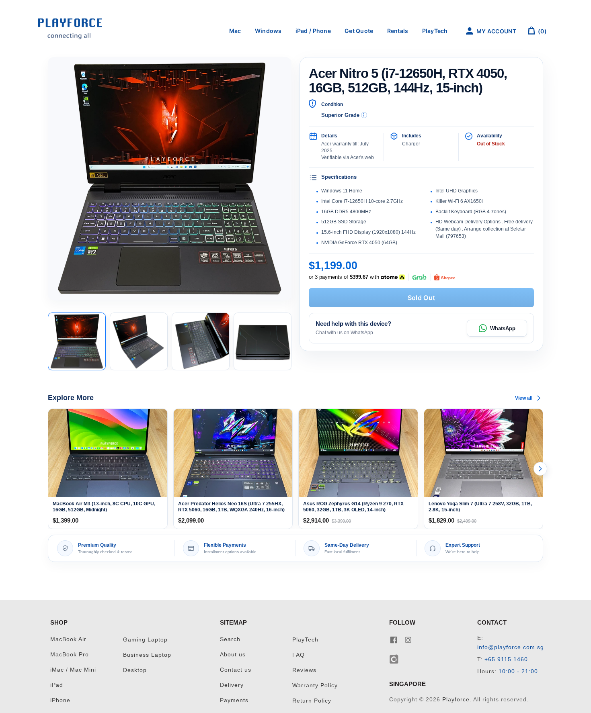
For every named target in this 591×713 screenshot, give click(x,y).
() (542, 31)
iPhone (60, 700)
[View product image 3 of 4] (201, 341)
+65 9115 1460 (506, 659)
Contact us (235, 670)
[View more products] (540, 469)
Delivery (232, 685)
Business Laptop (147, 655)
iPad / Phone (313, 30)
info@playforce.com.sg (510, 647)
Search (230, 639)
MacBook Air (68, 639)
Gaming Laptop (145, 640)
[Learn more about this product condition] (364, 115)
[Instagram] (408, 639)
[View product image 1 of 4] (77, 341)
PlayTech (435, 30)
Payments (234, 700)
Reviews (304, 670)
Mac (235, 30)
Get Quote (359, 30)
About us (233, 655)
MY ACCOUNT (495, 31)
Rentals (397, 30)
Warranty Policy (315, 685)
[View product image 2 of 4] (139, 341)
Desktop (135, 670)
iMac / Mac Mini (73, 670)
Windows (268, 30)
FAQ (298, 655)
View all (523, 398)
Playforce (456, 700)
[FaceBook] (393, 639)
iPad (56, 685)
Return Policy (311, 701)
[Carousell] (394, 659)
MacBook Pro (69, 655)
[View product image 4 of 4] (262, 341)
